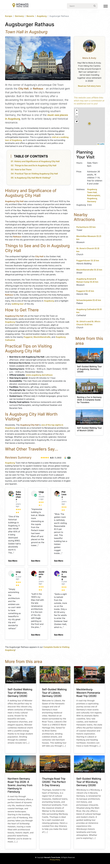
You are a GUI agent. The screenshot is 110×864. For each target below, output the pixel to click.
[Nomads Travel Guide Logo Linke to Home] (20, 5)
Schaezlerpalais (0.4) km (88, 300)
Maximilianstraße (42, 337)
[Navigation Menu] (105, 7)
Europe (8, 16)
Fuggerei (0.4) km (85, 291)
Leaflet (101, 144)
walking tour (17, 304)
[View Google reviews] (65, 458)
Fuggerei (28, 337)
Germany (19, 16)
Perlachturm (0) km (86, 227)
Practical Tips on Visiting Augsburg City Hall (36, 173)
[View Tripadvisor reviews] (69, 458)
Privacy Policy (55, 860)
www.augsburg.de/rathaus (39, 375)
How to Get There (23, 169)
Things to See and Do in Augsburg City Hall (35, 165)
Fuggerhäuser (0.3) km (87, 260)
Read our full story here (89, 86)
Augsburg (42, 16)
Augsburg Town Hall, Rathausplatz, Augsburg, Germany (94, 195)
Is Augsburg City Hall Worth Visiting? (33, 178)
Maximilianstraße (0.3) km (89, 269)
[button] (12, 560)
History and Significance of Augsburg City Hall (37, 161)
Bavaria (30, 16)
